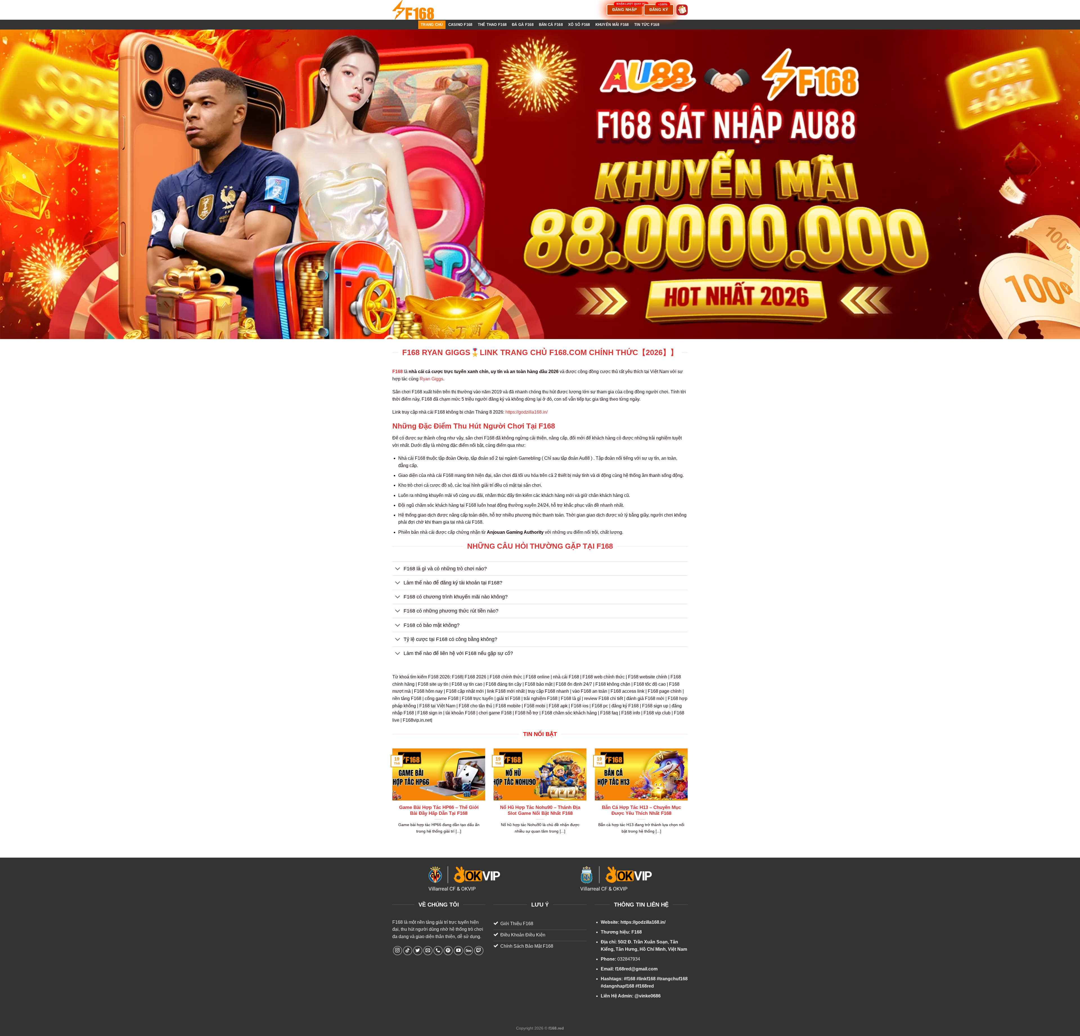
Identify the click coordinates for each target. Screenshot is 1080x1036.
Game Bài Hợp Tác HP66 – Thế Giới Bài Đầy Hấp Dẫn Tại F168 (439, 810)
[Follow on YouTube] (458, 950)
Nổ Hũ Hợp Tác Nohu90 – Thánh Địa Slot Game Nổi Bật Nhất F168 (540, 810)
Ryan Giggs (431, 378)
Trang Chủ (432, 25)
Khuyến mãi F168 (612, 25)
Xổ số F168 (579, 25)
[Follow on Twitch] (478, 950)
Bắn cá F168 (551, 25)
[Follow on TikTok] (407, 950)
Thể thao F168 (492, 25)
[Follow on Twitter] (417, 950)
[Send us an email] (428, 950)
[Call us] (438, 950)
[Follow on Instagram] (397, 950)
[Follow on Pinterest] (448, 950)
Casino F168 (460, 25)
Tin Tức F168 (646, 25)
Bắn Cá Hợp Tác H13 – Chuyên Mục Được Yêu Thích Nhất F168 (641, 810)
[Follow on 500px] (468, 950)
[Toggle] (397, 569)
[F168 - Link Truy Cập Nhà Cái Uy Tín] (420, 10)
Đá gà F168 (523, 25)
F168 (397, 922)
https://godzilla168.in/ (526, 412)
